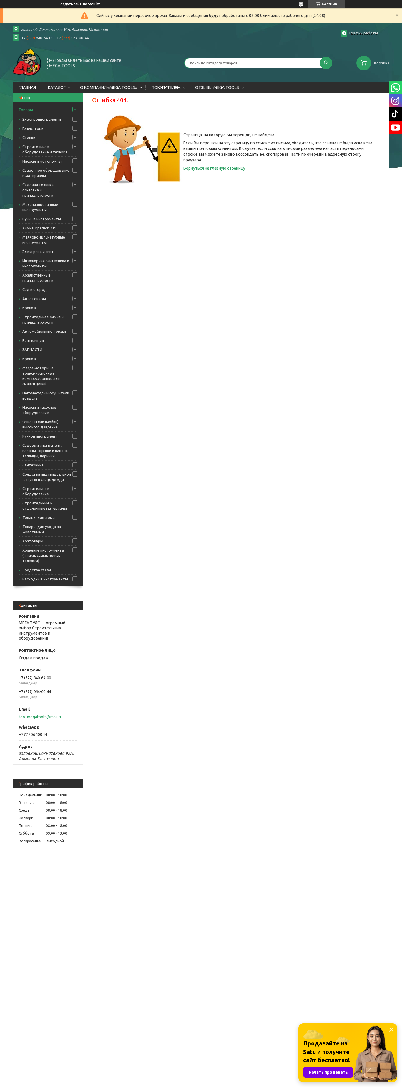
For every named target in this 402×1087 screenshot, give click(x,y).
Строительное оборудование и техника (44, 149)
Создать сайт (70, 4)
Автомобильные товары (44, 331)
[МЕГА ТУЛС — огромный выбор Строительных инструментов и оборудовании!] (27, 62)
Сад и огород (34, 289)
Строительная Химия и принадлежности (43, 319)
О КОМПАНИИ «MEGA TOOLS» (108, 87)
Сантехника (33, 465)
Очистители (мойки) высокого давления (40, 424)
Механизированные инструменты (40, 207)
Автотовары (34, 299)
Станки (28, 137)
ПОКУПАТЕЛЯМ (166, 87)
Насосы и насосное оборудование (39, 410)
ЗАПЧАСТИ (32, 350)
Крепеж (29, 308)
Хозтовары (32, 541)
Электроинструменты (42, 119)
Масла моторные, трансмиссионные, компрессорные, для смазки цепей (41, 376)
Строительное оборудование (35, 491)
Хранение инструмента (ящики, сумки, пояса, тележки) (43, 555)
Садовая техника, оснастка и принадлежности (38, 190)
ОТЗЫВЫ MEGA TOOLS (217, 87)
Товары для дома (38, 517)
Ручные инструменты (41, 219)
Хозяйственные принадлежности (37, 277)
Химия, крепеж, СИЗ (40, 228)
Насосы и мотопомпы (42, 161)
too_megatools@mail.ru (40, 716)
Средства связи (36, 570)
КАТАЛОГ (57, 87)
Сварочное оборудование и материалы (45, 173)
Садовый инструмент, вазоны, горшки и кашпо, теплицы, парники (45, 450)
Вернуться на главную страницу (214, 168)
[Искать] (326, 63)
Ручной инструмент (39, 436)
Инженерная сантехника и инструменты (45, 263)
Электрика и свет (38, 251)
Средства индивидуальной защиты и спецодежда (46, 477)
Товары (26, 109)
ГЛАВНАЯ (27, 87)
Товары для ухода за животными (41, 529)
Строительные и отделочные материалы (44, 505)
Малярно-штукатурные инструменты (43, 239)
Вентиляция (33, 340)
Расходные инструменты (45, 579)
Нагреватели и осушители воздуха (45, 395)
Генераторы (33, 128)
